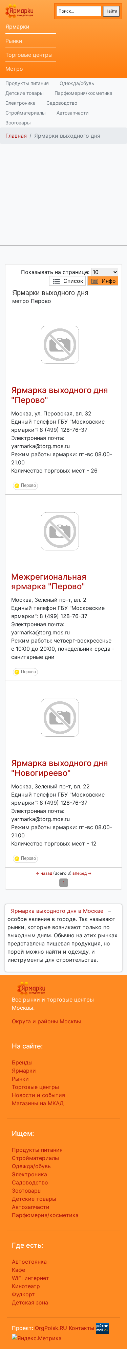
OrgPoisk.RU (51, 1328)
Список (73, 280)
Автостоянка (29, 1261)
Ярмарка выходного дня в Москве (57, 910)
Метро (14, 68)
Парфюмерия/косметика (83, 93)
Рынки (13, 40)
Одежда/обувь (77, 83)
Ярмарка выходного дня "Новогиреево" (59, 768)
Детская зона (30, 1302)
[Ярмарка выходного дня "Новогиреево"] (60, 717)
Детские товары (24, 93)
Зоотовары (18, 122)
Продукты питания (27, 83)
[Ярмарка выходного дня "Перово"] (60, 344)
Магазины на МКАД (38, 1103)
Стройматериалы (25, 113)
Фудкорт (23, 1294)
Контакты (81, 1328)
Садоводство (61, 103)
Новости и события (38, 1095)
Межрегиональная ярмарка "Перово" (48, 582)
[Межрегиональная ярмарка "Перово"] (60, 530)
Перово (28, 485)
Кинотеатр (26, 1286)
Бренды (22, 1062)
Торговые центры (28, 54)
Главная (16, 135)
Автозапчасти (72, 113)
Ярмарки (17, 26)
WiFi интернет (30, 1278)
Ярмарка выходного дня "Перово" (59, 395)
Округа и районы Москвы (46, 1021)
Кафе (18, 1269)
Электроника (20, 103)
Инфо (109, 280)
